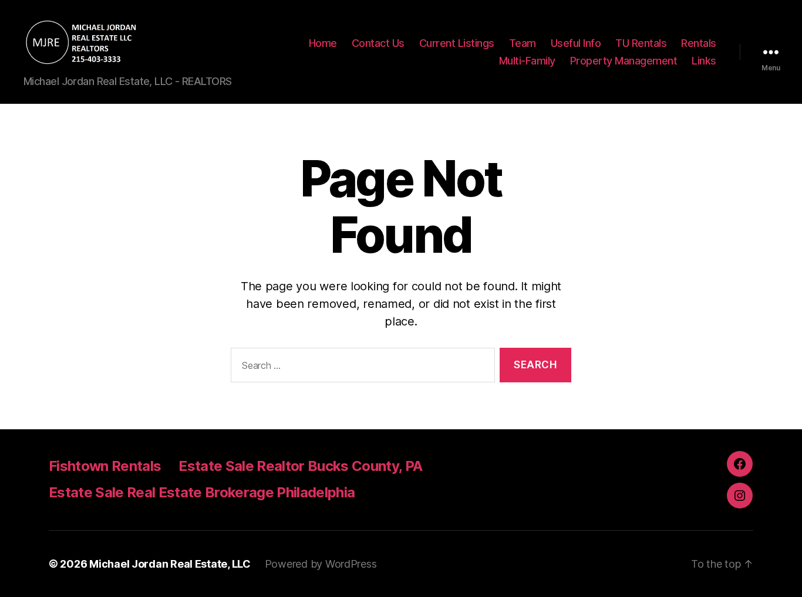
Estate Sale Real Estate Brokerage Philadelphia (202, 492)
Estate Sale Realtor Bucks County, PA (300, 465)
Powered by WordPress (321, 564)
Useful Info (576, 43)
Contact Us (378, 43)
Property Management (624, 61)
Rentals (698, 43)
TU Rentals (640, 43)
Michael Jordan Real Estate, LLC (170, 564)
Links (704, 61)
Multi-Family (527, 61)
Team (522, 43)
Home (323, 43)
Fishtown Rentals (105, 465)
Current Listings (456, 43)
